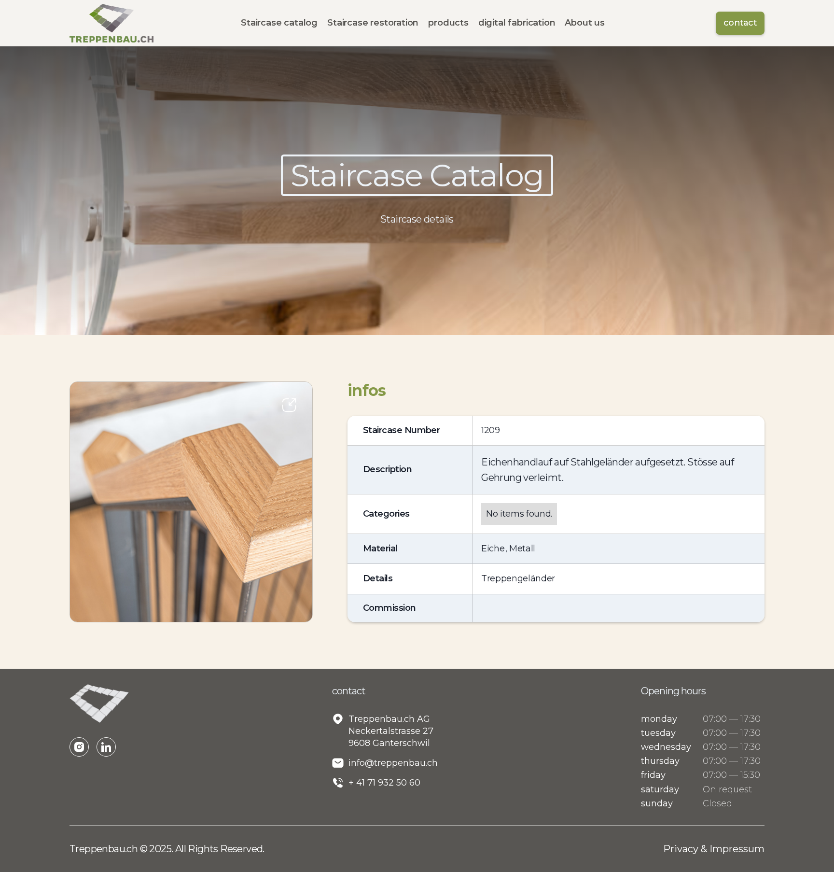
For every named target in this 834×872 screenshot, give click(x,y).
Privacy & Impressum (713, 849)
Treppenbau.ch (105, 849)
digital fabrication (517, 22)
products (448, 22)
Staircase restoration (372, 22)
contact (740, 22)
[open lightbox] (191, 501)
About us (585, 22)
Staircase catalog (279, 22)
